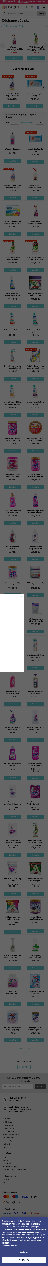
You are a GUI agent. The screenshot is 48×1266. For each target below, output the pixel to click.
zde (16, 1245)
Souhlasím (24, 1260)
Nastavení (24, 1252)
